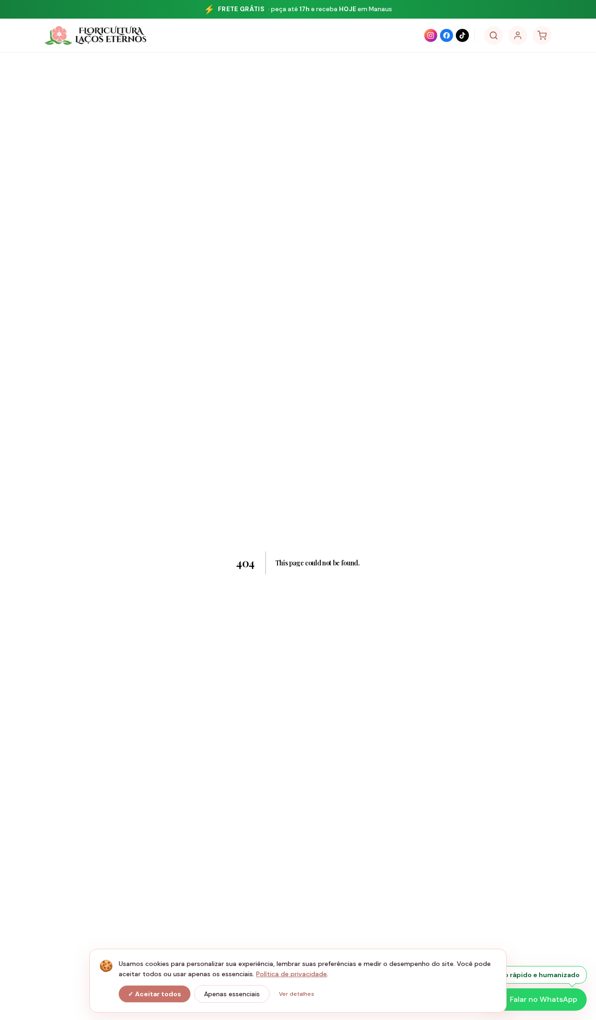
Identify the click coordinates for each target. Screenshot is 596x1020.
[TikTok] (462, 35)
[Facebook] (446, 35)
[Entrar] (517, 35)
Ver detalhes (296, 994)
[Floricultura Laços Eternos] (95, 35)
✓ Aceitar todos (154, 994)
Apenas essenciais (232, 994)
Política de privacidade (291, 974)
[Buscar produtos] (493, 35)
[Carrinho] (542, 35)
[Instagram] (430, 35)
